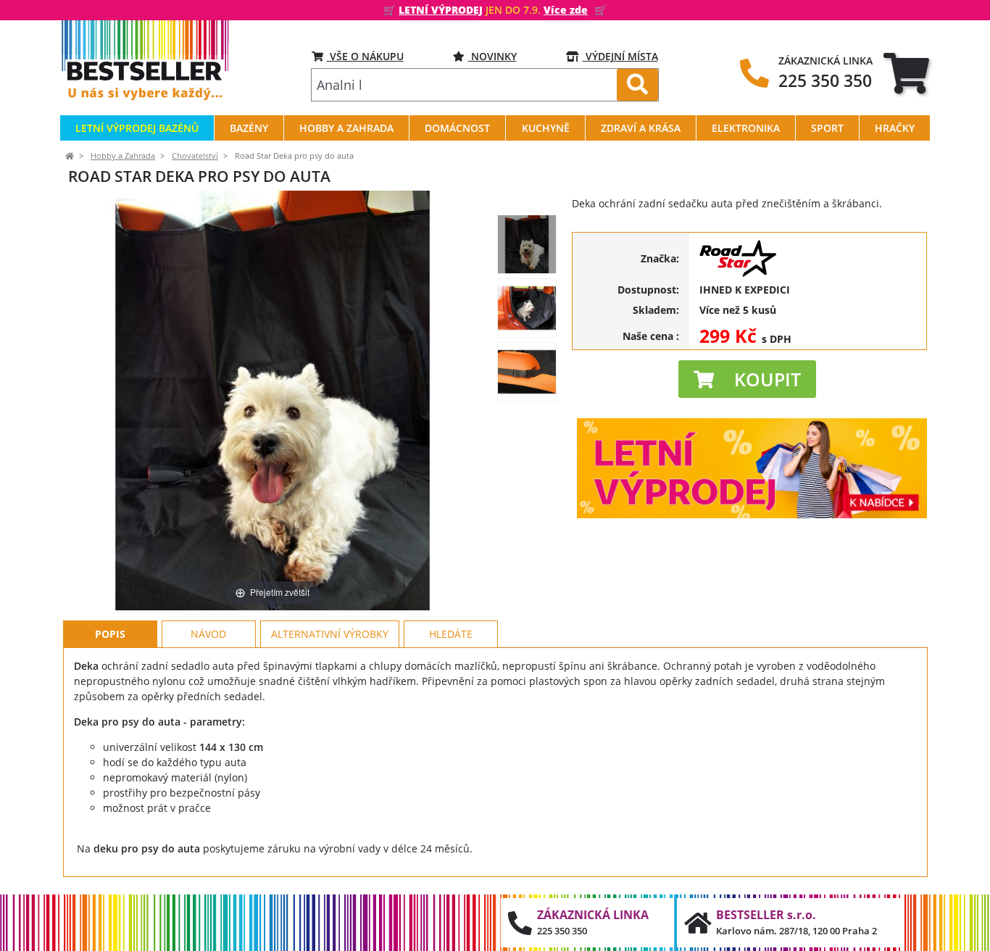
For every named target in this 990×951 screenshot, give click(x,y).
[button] (747, 379)
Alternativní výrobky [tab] (329, 634)
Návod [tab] (208, 634)
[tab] (906, 73)
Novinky (492, 56)
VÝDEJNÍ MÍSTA (620, 56)
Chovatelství (195, 156)
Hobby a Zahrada (123, 156)
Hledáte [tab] (451, 634)
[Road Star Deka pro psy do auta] (527, 244)
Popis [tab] (110, 634)
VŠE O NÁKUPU (365, 56)
